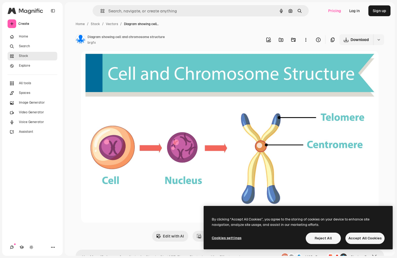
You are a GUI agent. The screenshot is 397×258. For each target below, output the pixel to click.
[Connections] (12, 247)
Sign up (379, 10)
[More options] (305, 39)
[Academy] (21, 247)
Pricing (334, 10)
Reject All (323, 238)
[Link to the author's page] (80, 40)
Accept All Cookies (365, 238)
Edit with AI (173, 236)
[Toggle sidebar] (53, 10)
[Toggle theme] (31, 247)
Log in (354, 10)
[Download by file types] (378, 39)
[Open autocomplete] (100, 11)
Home (80, 24)
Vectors (112, 24)
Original (115, 61)
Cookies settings (226, 238)
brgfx (92, 42)
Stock (95, 24)
